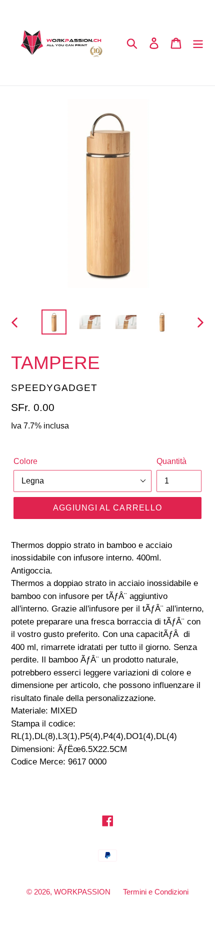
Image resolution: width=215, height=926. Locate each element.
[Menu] (198, 42)
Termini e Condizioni (155, 892)
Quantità (171, 461)
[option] (54, 322)
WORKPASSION (82, 892)
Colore (26, 461)
